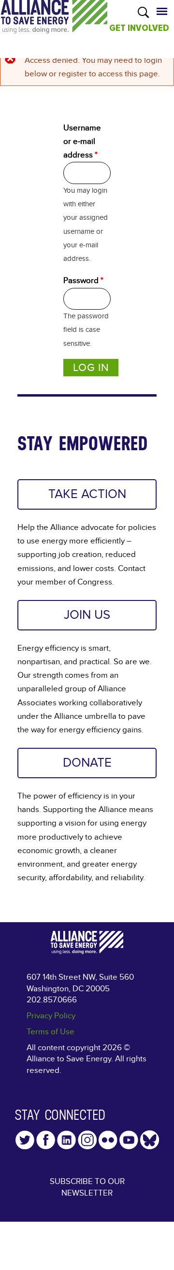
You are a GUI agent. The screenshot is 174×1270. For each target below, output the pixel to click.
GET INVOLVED (139, 28)
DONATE (87, 763)
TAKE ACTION (87, 494)
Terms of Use (50, 1032)
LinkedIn (66, 1139)
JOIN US (87, 615)
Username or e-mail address (82, 141)
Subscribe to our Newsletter (87, 1187)
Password (83, 280)
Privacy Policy (51, 1016)
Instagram (87, 1139)
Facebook (45, 1139)
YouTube (128, 1139)
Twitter (24, 1139)
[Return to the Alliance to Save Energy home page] (54, 26)
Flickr (108, 1139)
